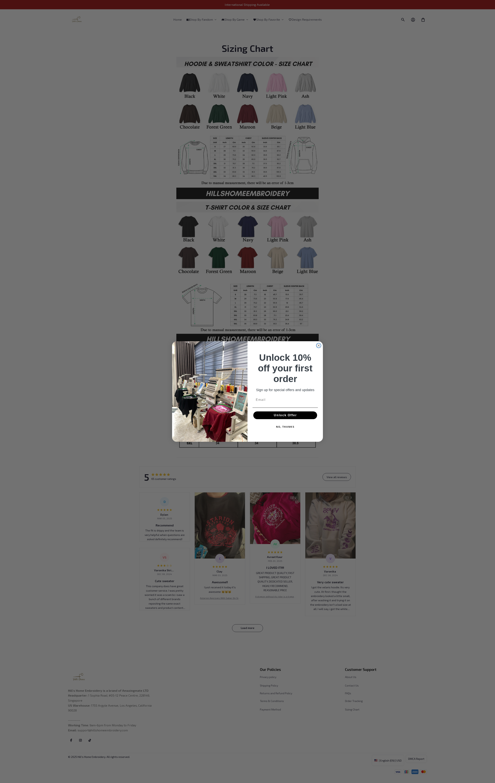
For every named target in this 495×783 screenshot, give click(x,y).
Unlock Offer (285, 415)
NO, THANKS (285, 427)
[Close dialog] (318, 345)
